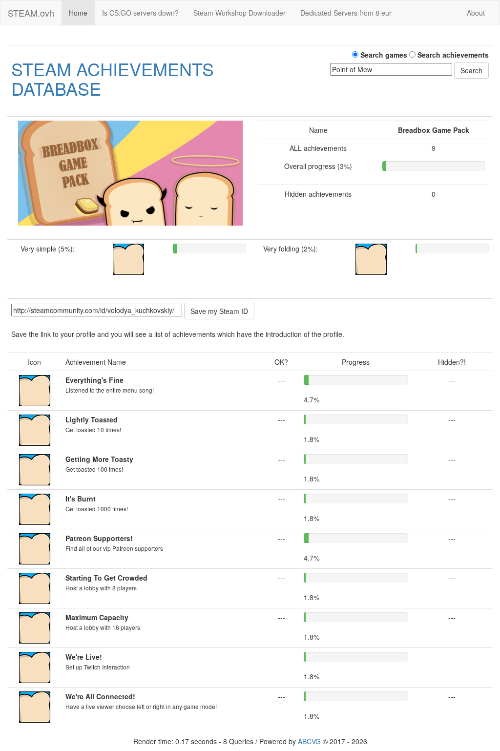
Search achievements (452, 55)
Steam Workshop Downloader (239, 13)
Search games (382, 55)
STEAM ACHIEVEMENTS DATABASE (112, 78)
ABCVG (309, 741)
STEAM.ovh (31, 12)
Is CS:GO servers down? (140, 13)
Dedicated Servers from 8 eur (346, 13)
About (476, 13)
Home (78, 13)
